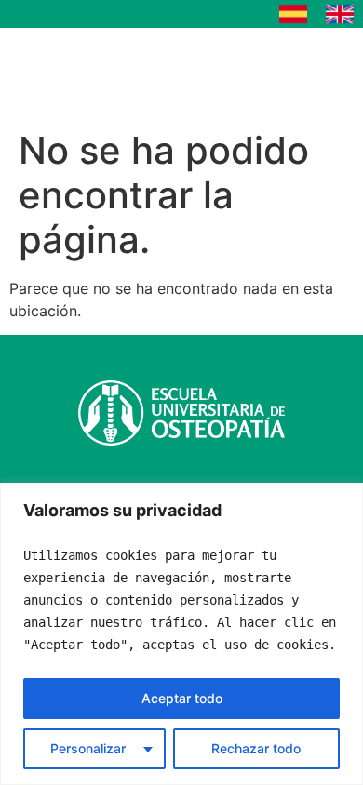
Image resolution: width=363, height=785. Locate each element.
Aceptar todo (181, 698)
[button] (297, 74)
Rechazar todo (256, 748)
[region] (181, 634)
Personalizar (88, 748)
